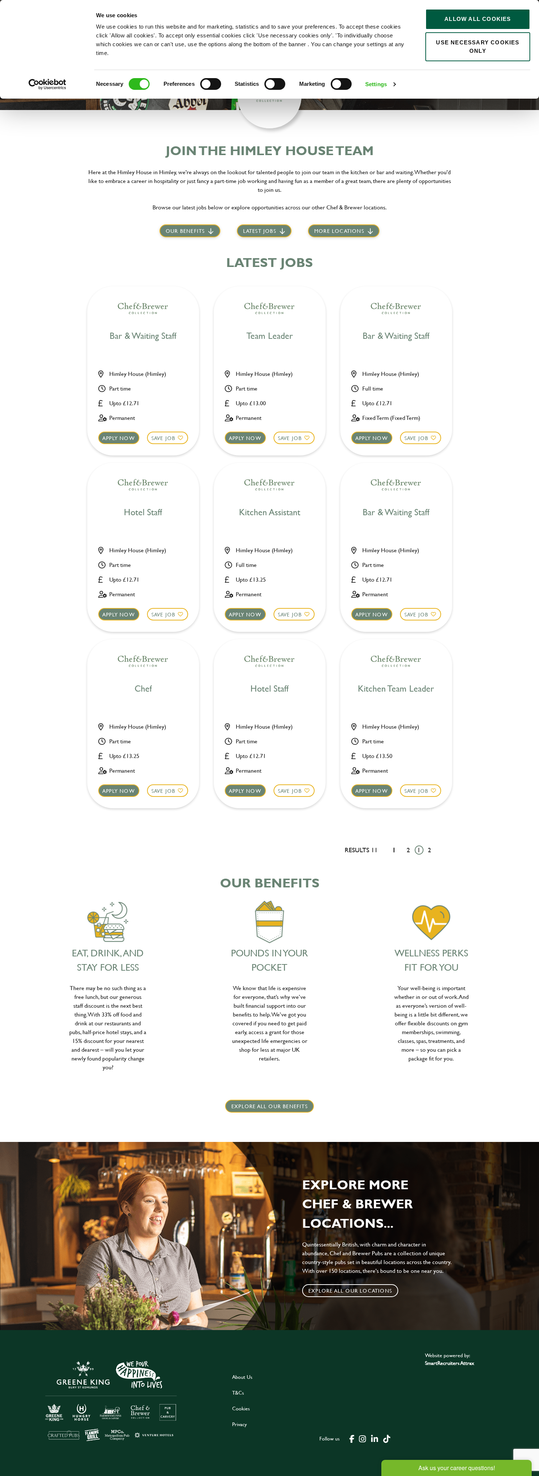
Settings (376, 84)
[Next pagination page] (441, 850)
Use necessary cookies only (477, 46)
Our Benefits (185, 231)
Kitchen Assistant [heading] (269, 512)
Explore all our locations (350, 1290)
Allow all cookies (477, 19)
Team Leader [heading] (269, 336)
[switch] (210, 84)
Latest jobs (259, 231)
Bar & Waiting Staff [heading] (143, 336)
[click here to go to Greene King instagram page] (362, 1438)
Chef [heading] (143, 689)
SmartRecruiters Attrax (449, 1363)
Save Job (163, 438)
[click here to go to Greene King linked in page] (374, 1438)
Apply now (118, 438)
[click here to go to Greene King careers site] (111, 1400)
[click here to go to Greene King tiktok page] (386, 1438)
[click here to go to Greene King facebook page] (352, 1438)
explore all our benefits (269, 1106)
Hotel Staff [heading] (143, 512)
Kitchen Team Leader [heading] (396, 689)
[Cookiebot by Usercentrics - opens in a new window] (47, 84)
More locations (339, 231)
